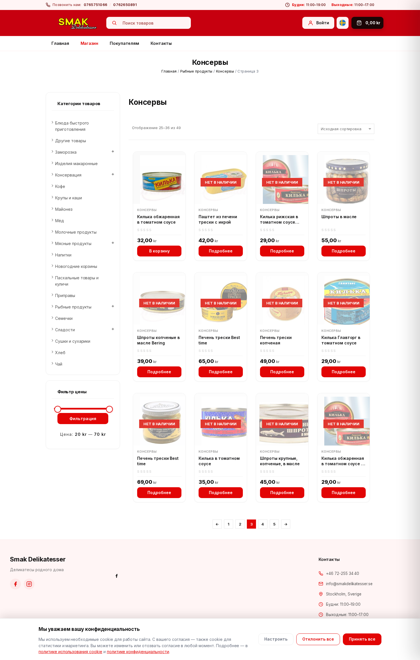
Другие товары (70, 140)
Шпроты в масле (339, 216)
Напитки (63, 254)
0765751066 (95, 5)
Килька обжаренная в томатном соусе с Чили (342, 461)
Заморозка (66, 152)
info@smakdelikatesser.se (349, 583)
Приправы (65, 295)
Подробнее (221, 250)
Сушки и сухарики (72, 341)
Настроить (275, 639)
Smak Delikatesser (38, 559)
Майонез (64, 209)
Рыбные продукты (196, 71)
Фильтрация (83, 418)
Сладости (65, 329)
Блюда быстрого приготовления (72, 126)
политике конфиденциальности (138, 651)
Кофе (60, 186)
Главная (60, 43)
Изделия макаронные (76, 163)
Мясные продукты (73, 243)
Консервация (68, 174)
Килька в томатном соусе (219, 461)
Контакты (161, 43)
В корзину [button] (159, 250)
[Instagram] (29, 584)
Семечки (64, 318)
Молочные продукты (76, 232)
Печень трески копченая (276, 340)
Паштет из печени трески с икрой (218, 219)
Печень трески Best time (219, 340)
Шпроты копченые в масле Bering (158, 340)
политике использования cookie (70, 651)
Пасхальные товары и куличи (77, 280)
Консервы (225, 71)
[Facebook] (15, 584)
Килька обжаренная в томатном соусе (158, 219)
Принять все (362, 639)
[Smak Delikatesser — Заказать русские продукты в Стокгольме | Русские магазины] (78, 23)
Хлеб (60, 352)
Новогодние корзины (76, 266)
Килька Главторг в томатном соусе (340, 340)
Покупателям (124, 43)
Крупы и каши (68, 197)
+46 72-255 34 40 (342, 573)
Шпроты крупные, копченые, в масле (280, 461)
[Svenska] (343, 23)
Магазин (90, 43)
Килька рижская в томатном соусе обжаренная (279, 219)
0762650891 (125, 5)
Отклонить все (318, 639)
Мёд (59, 220)
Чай (58, 364)
